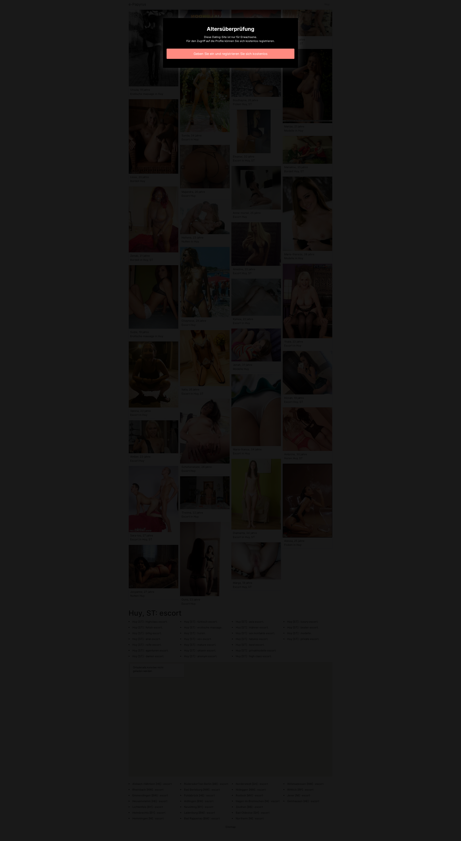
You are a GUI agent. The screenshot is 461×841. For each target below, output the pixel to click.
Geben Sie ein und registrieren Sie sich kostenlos (230, 54)
